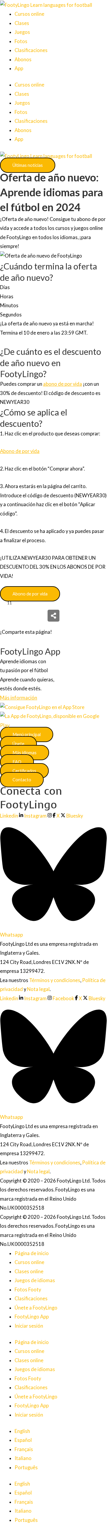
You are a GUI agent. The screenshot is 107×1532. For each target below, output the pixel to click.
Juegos (22, 32)
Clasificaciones (31, 50)
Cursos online (29, 14)
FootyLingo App (32, 1316)
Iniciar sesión (29, 1326)
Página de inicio (32, 1253)
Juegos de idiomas (35, 1280)
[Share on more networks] (53, 616)
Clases (22, 23)
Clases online (29, 1271)
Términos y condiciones (54, 980)
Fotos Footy (28, 1289)
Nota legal (38, 989)
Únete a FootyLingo (36, 1307)
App (19, 68)
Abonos (23, 59)
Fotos (21, 41)
